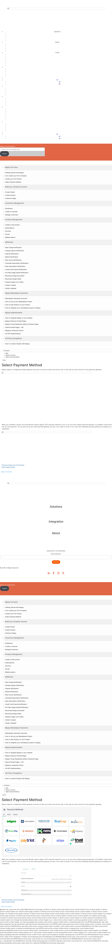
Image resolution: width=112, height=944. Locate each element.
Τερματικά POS (59, 34)
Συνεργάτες (60, 57)
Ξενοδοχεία (59, 48)
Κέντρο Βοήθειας (59, 63)
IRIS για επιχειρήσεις (59, 36)
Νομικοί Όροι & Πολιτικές (59, 61)
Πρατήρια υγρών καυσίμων (60, 50)
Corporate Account (56, 512)
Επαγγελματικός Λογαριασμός (59, 40)
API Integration (56, 527)
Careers (56, 546)
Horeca (59, 46)
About (56, 535)
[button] (4, 360)
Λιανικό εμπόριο (59, 44)
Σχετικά (59, 59)
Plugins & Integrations (59, 54)
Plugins (56, 524)
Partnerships (56, 539)
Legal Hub (56, 542)
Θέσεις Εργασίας (59, 65)
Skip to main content (7, 142)
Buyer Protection (56, 516)
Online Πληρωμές (59, 38)
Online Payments (56, 509)
